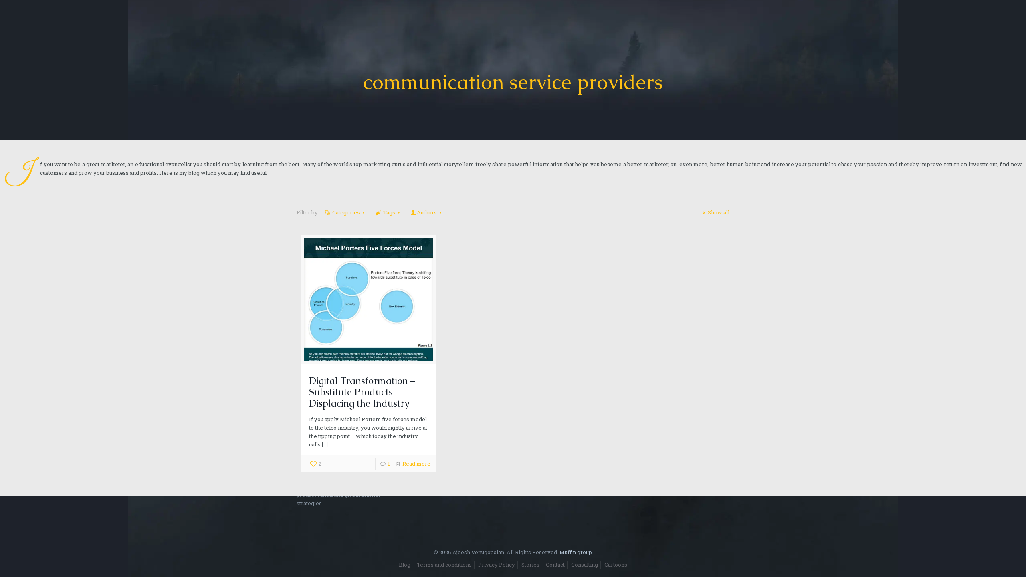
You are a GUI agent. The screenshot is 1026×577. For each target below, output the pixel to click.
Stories (530, 564)
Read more (416, 463)
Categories (346, 212)
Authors (427, 212)
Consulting (584, 564)
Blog (404, 564)
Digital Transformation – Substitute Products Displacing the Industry (362, 392)
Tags (389, 212)
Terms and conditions (444, 564)
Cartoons (615, 564)
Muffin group (575, 552)
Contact (555, 564)
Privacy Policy (496, 564)
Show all (718, 212)
